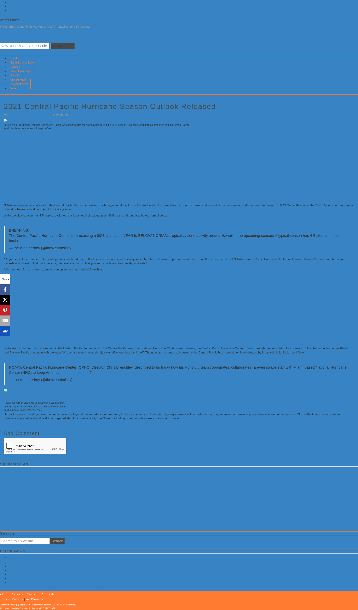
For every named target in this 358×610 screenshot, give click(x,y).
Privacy (17, 599)
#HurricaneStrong (75, 372)
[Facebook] (5, 289)
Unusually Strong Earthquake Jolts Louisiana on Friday (44, 557)
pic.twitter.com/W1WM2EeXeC (145, 372)
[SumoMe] (5, 331)
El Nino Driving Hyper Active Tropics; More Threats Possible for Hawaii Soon (58, 586)
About (4, 594)
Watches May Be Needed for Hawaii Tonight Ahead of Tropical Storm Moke (57, 578)
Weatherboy (10, 20)
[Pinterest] (5, 310)
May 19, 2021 (85, 248)
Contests (48, 594)
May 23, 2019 (85, 380)
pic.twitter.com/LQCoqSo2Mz (54, 241)
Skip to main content (21, 6)
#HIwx (24, 241)
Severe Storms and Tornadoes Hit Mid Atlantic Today (42, 574)
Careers (18, 594)
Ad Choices (34, 599)
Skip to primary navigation (25, 2)
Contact (33, 594)
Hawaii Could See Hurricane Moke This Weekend (40, 582)
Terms (4, 599)
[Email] (5, 320)
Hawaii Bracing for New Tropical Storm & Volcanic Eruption (46, 562)
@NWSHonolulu (105, 372)
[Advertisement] (128, 166)
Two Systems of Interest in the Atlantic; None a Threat (43, 566)
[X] (5, 300)
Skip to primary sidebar (23, 10)
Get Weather (62, 46)
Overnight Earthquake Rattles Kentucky (34, 570)
